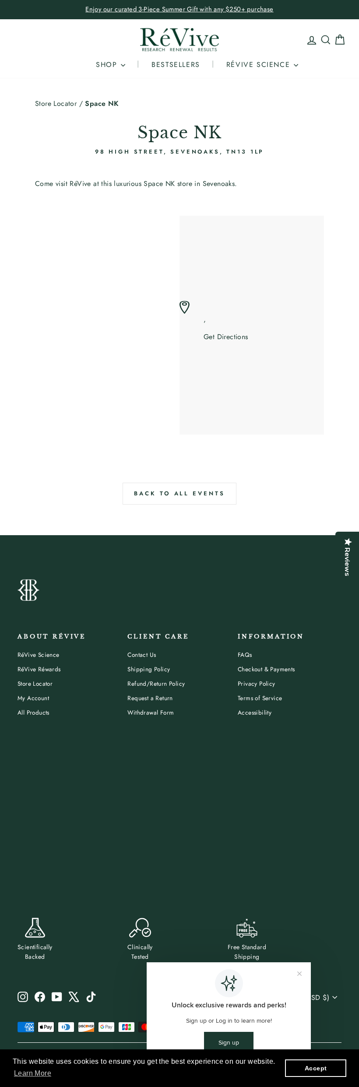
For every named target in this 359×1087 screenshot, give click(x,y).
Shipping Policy (148, 669)
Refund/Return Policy (156, 683)
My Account (33, 698)
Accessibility (254, 712)
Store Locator (56, 103)
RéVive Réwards (39, 669)
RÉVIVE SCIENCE (259, 65)
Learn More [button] (32, 1073)
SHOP (108, 65)
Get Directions (226, 337)
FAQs (245, 654)
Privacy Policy (256, 683)
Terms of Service (260, 698)
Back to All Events (179, 493)
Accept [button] (316, 1068)
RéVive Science (39, 654)
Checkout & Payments (266, 669)
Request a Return (149, 698)
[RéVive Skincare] (179, 39)
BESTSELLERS (175, 65)
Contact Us (141, 654)
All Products (33, 712)
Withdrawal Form (150, 712)
